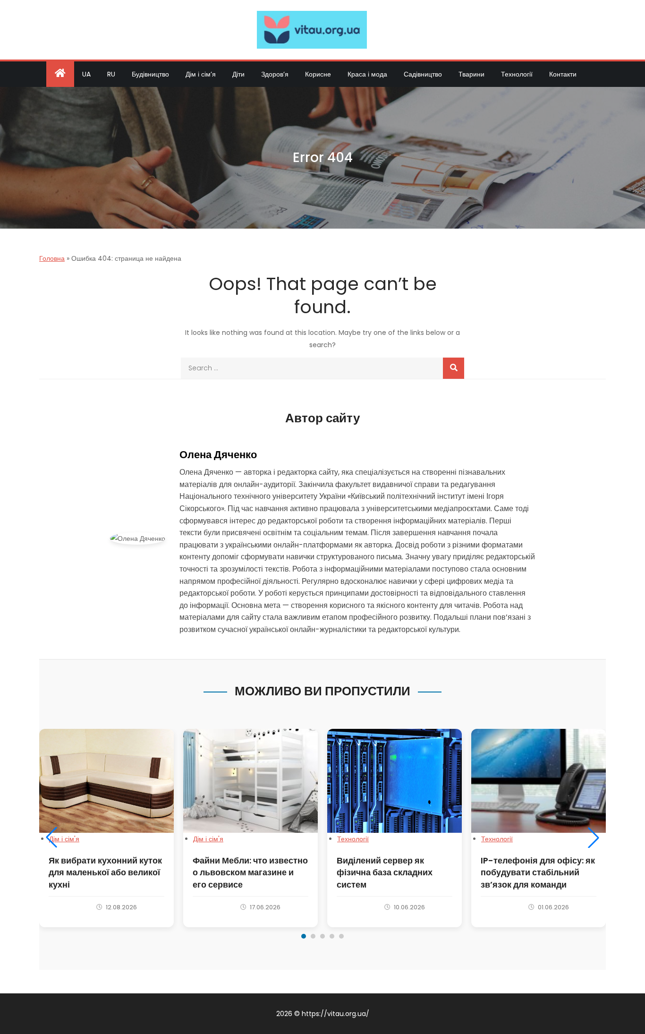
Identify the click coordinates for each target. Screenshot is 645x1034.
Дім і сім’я (201, 74)
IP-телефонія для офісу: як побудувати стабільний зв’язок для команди (538, 872)
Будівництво (150, 74)
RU (111, 74)
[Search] (453, 368)
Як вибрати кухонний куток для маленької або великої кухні (105, 872)
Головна (52, 258)
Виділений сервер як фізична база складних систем (385, 872)
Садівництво (423, 74)
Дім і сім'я (64, 839)
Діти (238, 74)
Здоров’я (275, 74)
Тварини (471, 74)
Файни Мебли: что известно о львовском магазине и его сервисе (250, 872)
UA (86, 74)
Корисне (318, 74)
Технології (517, 74)
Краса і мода (367, 74)
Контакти (563, 74)
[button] (51, 837)
